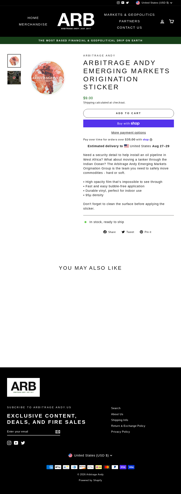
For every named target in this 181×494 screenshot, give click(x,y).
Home (33, 18)
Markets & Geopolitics (129, 14)
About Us (117, 414)
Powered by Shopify (90, 480)
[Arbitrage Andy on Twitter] (23, 443)
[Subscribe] (58, 431)
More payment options (128, 132)
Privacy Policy (120, 431)
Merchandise (33, 24)
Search (115, 408)
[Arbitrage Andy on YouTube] (16, 443)
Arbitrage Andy (99, 55)
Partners (129, 21)
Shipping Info (119, 419)
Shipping (88, 102)
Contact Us (129, 27)
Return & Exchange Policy (128, 425)
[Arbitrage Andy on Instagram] (9, 443)
